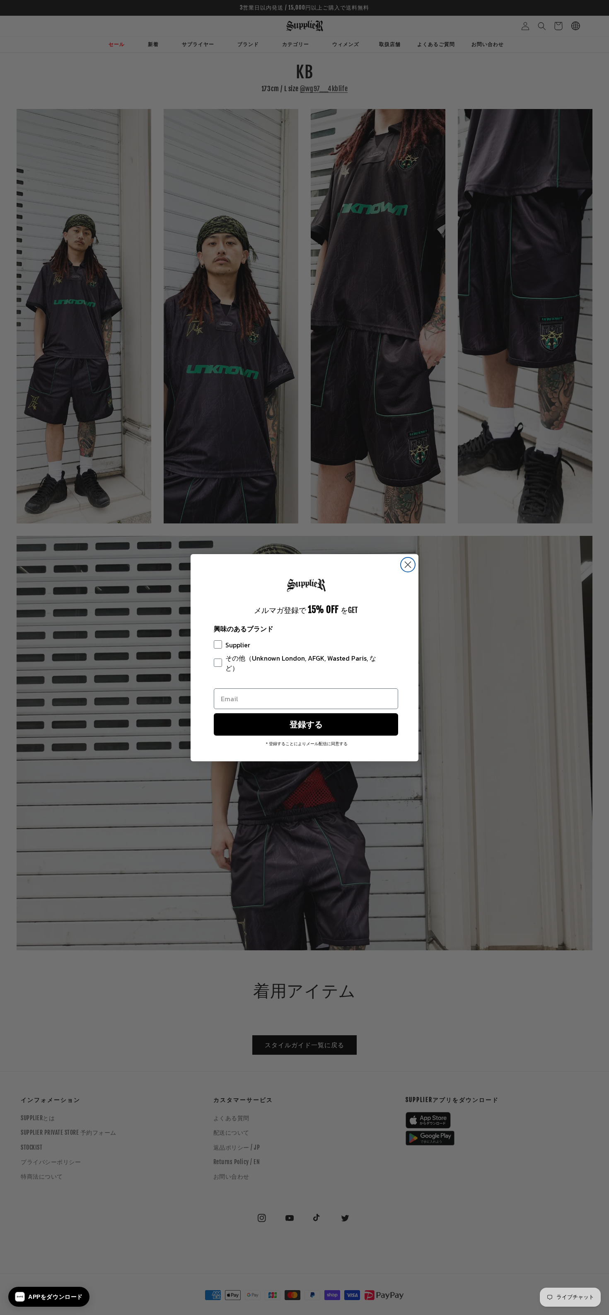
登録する (306, 724)
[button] (48, 1297)
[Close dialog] (408, 564)
